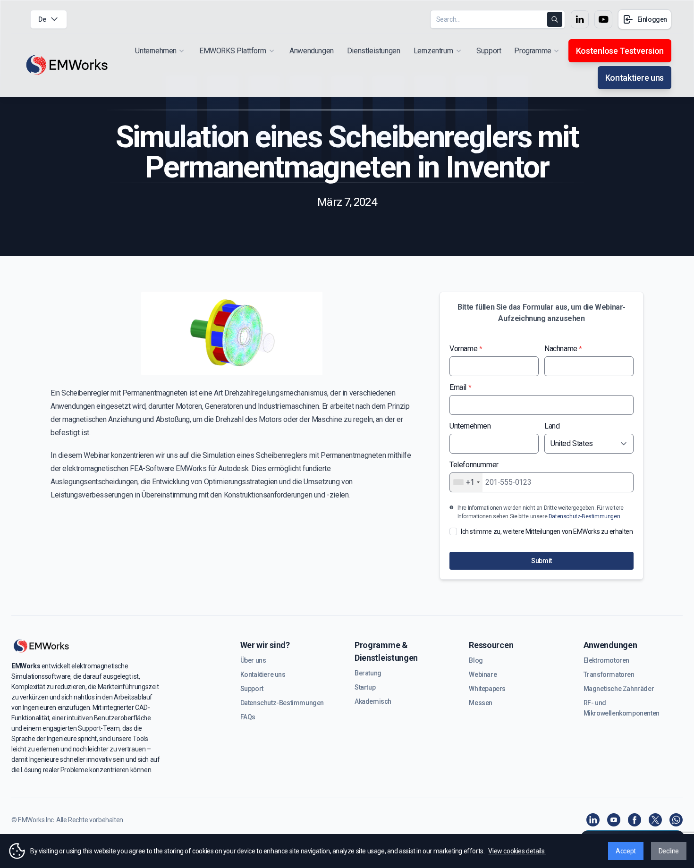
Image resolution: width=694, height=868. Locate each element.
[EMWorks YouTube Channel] (613, 819)
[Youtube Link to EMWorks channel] (603, 19)
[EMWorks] (67, 65)
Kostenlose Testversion (620, 51)
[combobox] (466, 482)
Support (488, 50)
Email (460, 387)
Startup (365, 687)
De (42, 19)
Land (551, 425)
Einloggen (652, 19)
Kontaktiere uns (634, 78)
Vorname (465, 348)
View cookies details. (517, 851)
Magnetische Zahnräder (619, 688)
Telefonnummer (474, 464)
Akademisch (373, 701)
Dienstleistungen (373, 50)
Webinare (483, 674)
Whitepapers (487, 688)
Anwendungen (311, 50)
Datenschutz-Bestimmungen (584, 516)
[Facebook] (634, 819)
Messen (480, 703)
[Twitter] (655, 819)
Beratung (368, 673)
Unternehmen (470, 425)
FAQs (247, 717)
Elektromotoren (606, 660)
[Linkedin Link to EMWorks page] (580, 19)
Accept (626, 851)
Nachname (563, 348)
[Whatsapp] (676, 819)
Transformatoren (609, 674)
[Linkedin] (593, 819)
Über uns (253, 660)
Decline (669, 851)
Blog (475, 660)
